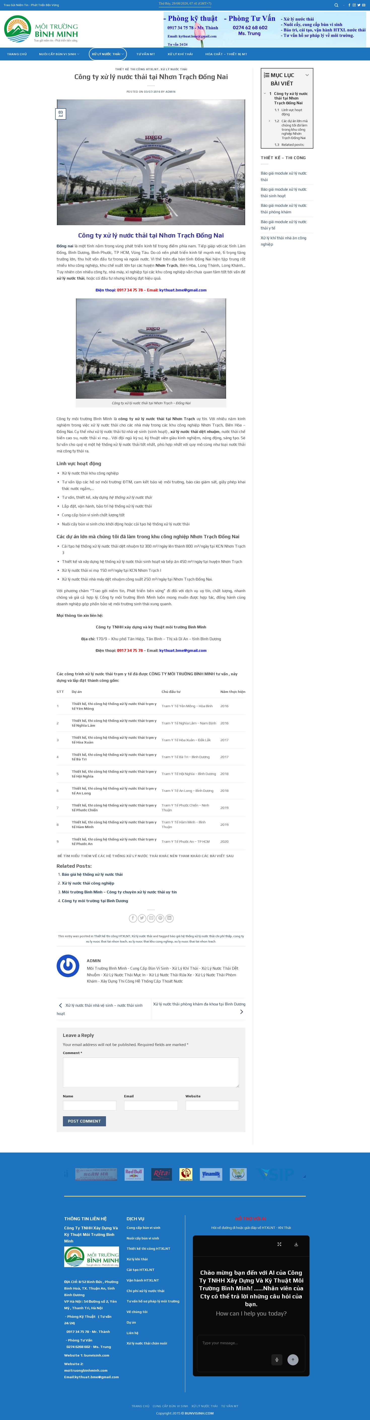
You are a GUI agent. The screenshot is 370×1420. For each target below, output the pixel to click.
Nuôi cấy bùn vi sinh (57, 54)
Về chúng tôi (137, 1312)
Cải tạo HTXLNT (141, 1270)
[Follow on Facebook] (349, 5)
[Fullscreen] (279, 1244)
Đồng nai (65, 246)
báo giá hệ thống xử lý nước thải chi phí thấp (201, 936)
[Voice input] (276, 1359)
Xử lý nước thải (106, 54)
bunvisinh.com (96, 1355)
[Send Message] (293, 1359)
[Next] (303, 1174)
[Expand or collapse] (307, 75)
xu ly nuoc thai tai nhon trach (194, 941)
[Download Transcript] (296, 1244)
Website (193, 1096)
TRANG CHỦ (141, 1406)
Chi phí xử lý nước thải (145, 1291)
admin (170, 91)
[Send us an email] (363, 5)
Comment (72, 1053)
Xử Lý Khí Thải (180, 54)
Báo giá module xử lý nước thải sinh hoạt (284, 192)
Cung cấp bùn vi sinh (143, 1228)
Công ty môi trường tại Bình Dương (95, 900)
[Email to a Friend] (151, 918)
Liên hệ (132, 1333)
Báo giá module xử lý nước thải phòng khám (284, 208)
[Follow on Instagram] (354, 5)
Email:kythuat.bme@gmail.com (91, 1377)
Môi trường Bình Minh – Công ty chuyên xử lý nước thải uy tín (119, 892)
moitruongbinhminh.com (85, 1370)
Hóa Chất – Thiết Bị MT (226, 54)
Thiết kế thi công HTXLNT (137, 69)
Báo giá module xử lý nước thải (284, 176)
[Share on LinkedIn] (169, 918)
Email (129, 1096)
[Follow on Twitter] (358, 5)
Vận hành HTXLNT (143, 1280)
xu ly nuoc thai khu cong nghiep (151, 941)
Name (68, 1096)
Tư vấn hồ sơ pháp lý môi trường (153, 1301)
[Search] (336, 5)
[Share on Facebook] (133, 918)
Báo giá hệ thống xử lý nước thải (92, 874)
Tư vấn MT (145, 54)
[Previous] (67, 1174)
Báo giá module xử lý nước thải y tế (284, 225)
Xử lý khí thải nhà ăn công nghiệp (283, 241)
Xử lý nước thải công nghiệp (88, 883)
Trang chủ (17, 54)
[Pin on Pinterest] (160, 918)
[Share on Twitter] (142, 918)
